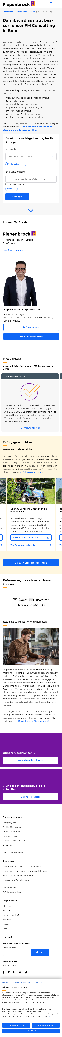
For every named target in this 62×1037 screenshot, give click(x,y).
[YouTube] (20, 972)
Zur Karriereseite (30, 797)
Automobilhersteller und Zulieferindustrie (22, 867)
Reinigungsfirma (10, 823)
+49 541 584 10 (10, 965)
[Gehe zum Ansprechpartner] (31, 211)
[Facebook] (3, 972)
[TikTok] (26, 972)
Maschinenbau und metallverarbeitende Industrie (26, 871)
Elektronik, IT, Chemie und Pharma (18, 875)
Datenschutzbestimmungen (16, 982)
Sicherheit (7, 845)
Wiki (5, 928)
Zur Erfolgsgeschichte (23, 545)
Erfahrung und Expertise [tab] (15, 376)
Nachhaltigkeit (9, 915)
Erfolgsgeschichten (31, 472)
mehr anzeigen (31, 428)
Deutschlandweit (17, 185)
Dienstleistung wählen (20, 156)
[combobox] (31, 179)
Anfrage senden (31, 327)
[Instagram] (9, 972)
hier (49, 1016)
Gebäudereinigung (11, 831)
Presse (6, 924)
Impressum (38, 982)
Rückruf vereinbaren (31, 336)
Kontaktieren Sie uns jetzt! (33, 721)
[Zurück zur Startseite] (25, 4)
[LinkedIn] (14, 972)
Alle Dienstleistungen (13, 852)
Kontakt (7, 937)
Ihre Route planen (13, 250)
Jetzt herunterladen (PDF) (26, 537)
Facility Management (12, 827)
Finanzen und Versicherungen (16, 880)
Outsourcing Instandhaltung (16, 840)
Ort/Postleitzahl (10, 947)
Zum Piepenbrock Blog (30, 760)
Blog (5, 910)
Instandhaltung (10, 836)
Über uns (7, 906)
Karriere (7, 919)
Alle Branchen (9, 888)
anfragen (17, 196)
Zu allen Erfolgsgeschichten (31, 563)
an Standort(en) (15, 171)
